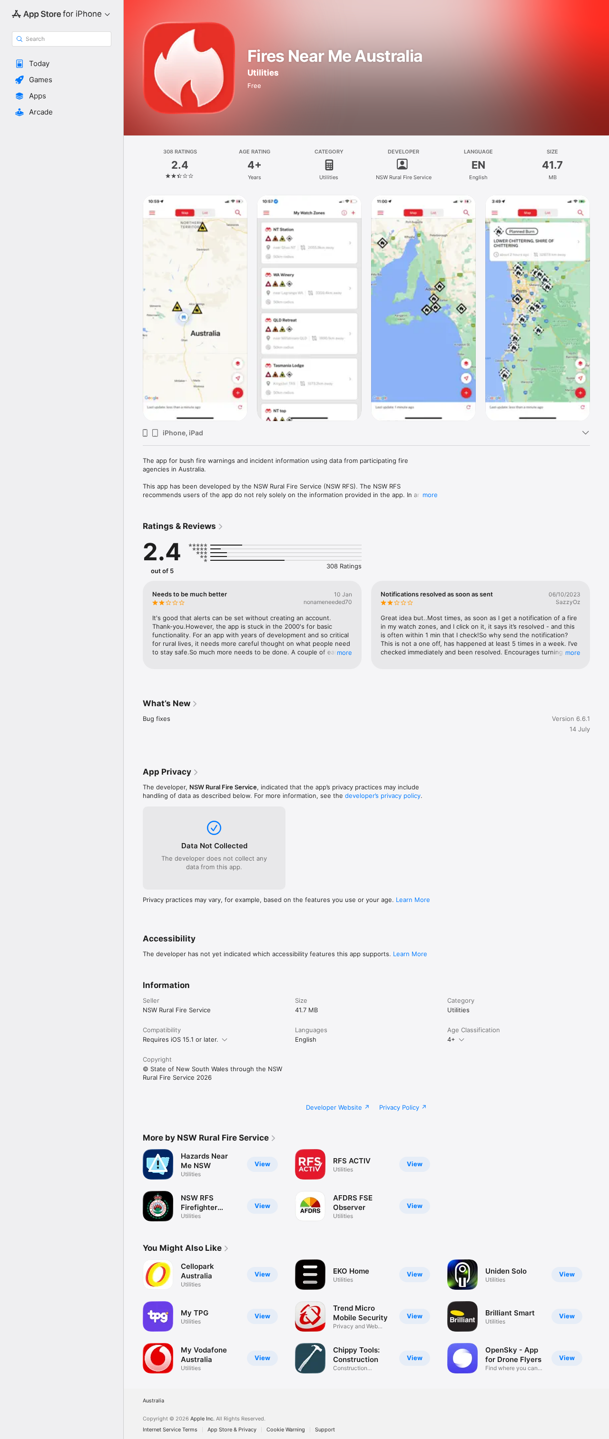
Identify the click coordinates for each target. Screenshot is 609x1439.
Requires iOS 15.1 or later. (180, 1039)
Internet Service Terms (170, 1429)
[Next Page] (599, 308)
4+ (451, 1039)
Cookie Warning (285, 1429)
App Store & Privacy (231, 1429)
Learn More (413, 899)
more (430, 495)
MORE (344, 652)
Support (325, 1429)
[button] (61, 64)
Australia (153, 1400)
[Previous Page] (133, 308)
